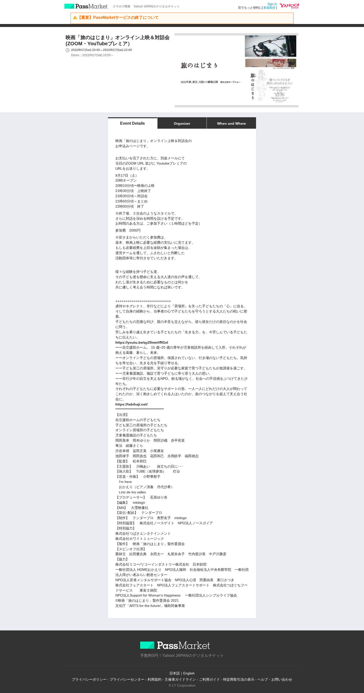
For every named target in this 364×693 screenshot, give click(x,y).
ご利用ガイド (209, 679)
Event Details (132, 123)
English (189, 673)
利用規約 (154, 679)
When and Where (231, 123)
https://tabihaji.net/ (131, 404)
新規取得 (269, 7)
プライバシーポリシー (89, 679)
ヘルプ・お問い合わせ (275, 679)
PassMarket (86, 6)
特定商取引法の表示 (238, 679)
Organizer (182, 123)
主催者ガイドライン (180, 679)
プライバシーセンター (127, 679)
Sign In (272, 4)
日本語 (174, 673)
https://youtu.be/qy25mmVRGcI (141, 342)
